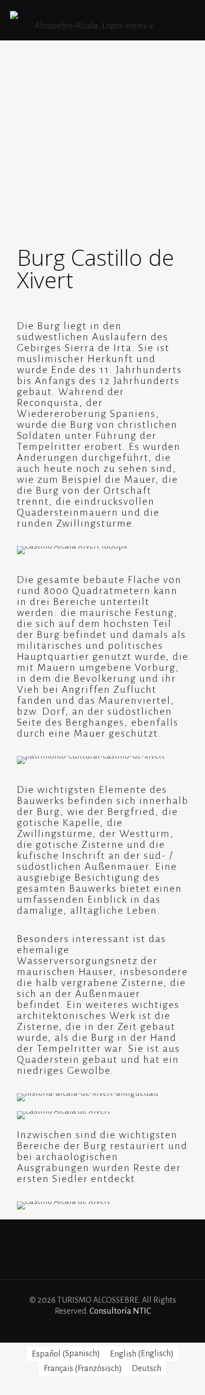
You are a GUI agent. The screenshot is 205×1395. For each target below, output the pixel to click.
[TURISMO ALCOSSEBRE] (90, 20)
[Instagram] (122, 1327)
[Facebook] (82, 1327)
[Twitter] (109, 1327)
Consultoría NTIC (120, 1311)
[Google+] (96, 1327)
